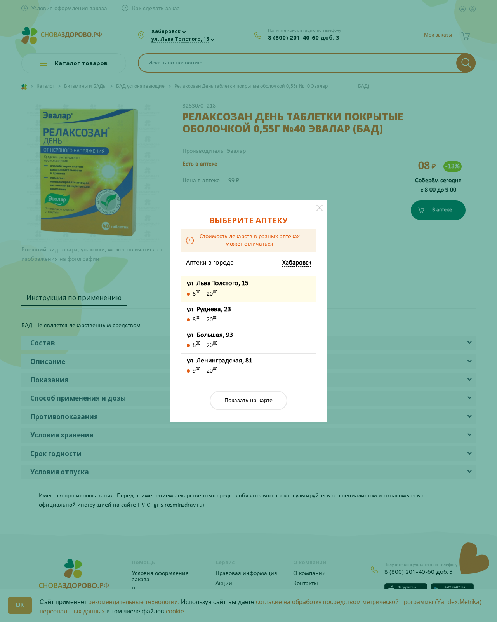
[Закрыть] (319, 208)
